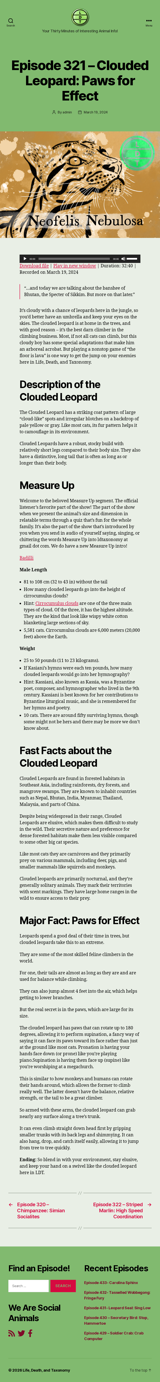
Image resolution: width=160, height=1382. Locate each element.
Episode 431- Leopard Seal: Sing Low (117, 1308)
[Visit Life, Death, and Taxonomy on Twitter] (21, 1335)
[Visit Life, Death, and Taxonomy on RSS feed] (11, 1335)
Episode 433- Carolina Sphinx (111, 1282)
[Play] (25, 259)
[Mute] (123, 259)
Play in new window (74, 266)
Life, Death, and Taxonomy (46, 1370)
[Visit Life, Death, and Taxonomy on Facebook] (30, 1335)
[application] (80, 259)
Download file (34, 266)
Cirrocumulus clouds (56, 603)
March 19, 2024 (96, 112)
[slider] (132, 258)
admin (67, 112)
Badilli (27, 558)
